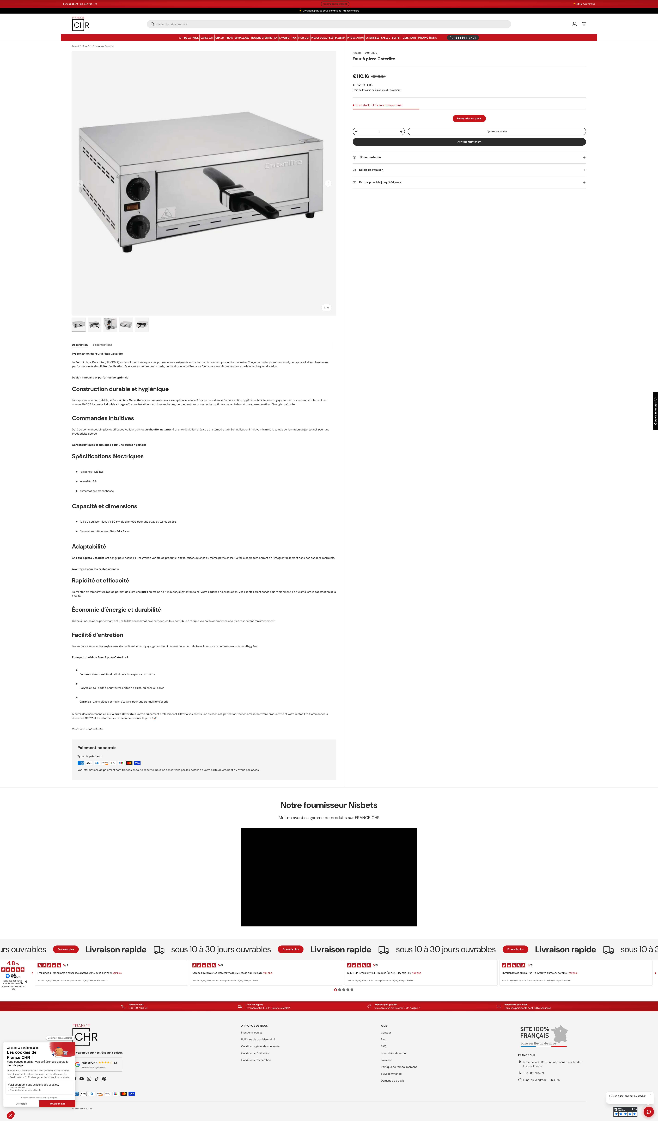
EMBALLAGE (242, 37)
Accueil (75, 46)
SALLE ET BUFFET (391, 37)
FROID (229, 37)
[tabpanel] (204, 541)
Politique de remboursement (399, 1067)
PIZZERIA (340, 37)
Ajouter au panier (497, 131)
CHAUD (219, 37)
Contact (386, 1032)
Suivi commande (391, 1074)
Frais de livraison (362, 90)
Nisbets (357, 52)
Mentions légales (251, 1032)
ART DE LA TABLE (189, 37)
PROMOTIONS (427, 37)
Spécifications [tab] (102, 345)
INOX (293, 37)
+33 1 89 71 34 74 (533, 1073)
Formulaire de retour (394, 1053)
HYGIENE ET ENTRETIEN (264, 37)
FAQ (383, 1046)
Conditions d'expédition (256, 1060)
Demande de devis (392, 1080)
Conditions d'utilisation (255, 1053)
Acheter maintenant (469, 141)
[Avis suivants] (655, 972)
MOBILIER (303, 37)
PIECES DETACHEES (322, 37)
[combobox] (329, 24)
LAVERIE (284, 37)
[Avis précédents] (32, 972)
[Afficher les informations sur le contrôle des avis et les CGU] (26, 981)
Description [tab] (80, 345)
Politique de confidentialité (258, 1039)
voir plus (117, 973)
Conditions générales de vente (260, 1046)
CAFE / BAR (207, 37)
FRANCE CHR (86, 1108)
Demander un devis (469, 118)
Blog (383, 1039)
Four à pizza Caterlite (103, 46)
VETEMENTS (409, 37)
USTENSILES (372, 37)
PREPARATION (355, 37)
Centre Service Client (335, 3)
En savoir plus (16, 949)
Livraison (386, 1060)
